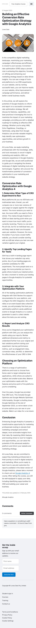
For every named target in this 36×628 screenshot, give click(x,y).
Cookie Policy (7, 618)
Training (5, 600)
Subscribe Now (9, 574)
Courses (5, 597)
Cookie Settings (8, 621)
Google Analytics (8, 497)
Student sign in (7, 593)
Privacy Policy (7, 615)
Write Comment (26, 513)
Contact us (6, 604)
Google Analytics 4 (22, 473)
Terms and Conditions (10, 612)
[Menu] (31, 4)
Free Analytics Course (18, 4)
